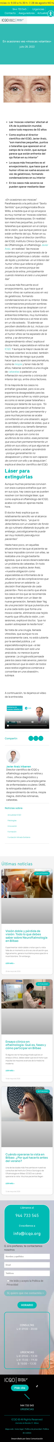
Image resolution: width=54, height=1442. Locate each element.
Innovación (12, 826)
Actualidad (43, 13)
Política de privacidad (33, 1429)
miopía (18, 364)
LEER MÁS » (10, 963)
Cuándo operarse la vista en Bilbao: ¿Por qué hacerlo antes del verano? (27, 1157)
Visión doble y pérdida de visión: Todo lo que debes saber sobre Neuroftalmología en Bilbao (26, 936)
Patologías (12, 820)
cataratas (14, 371)
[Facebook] (32, 1386)
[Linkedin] (42, 1386)
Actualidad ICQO (14, 815)
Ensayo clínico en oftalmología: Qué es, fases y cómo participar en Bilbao (26, 1045)
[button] (30, 738)
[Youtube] (39, 1390)
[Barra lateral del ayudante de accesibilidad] (50, 13)
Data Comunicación (34, 1439)
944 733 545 (27, 1216)
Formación (12, 831)
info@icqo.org (27, 1234)
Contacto (10, 13)
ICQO (8, 349)
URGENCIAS (27, 1409)
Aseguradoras (27, 13)
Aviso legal (19, 1429)
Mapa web (9, 1429)
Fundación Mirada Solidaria (19, 837)
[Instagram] (47, 1386)
